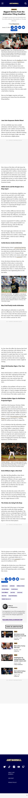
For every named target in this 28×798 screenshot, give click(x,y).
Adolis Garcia (4, 585)
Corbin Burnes (14, 589)
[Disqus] (14, 730)
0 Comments (14, 30)
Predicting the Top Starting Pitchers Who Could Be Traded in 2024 (20, 659)
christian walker (5, 589)
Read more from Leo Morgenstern (12, 619)
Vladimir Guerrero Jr (6, 599)
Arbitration (12, 585)
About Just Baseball (11, 773)
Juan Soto (12, 592)
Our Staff (11, 778)
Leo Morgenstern (14, 23)
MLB (16, 631)
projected (19, 257)
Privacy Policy (12, 782)
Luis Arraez (19, 592)
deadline (19, 60)
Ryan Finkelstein (19, 664)
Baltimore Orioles (20, 585)
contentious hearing (20, 247)
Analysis (14, 9)
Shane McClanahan (13, 595)
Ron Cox (17, 639)
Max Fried (4, 595)
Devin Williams (5, 592)
